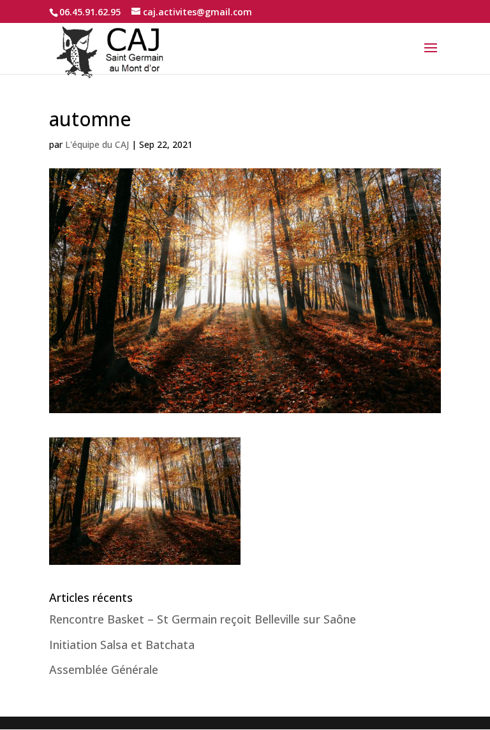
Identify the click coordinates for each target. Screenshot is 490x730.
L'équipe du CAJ (97, 144)
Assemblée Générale (103, 669)
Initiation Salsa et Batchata (122, 644)
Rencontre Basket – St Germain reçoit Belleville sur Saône (202, 619)
